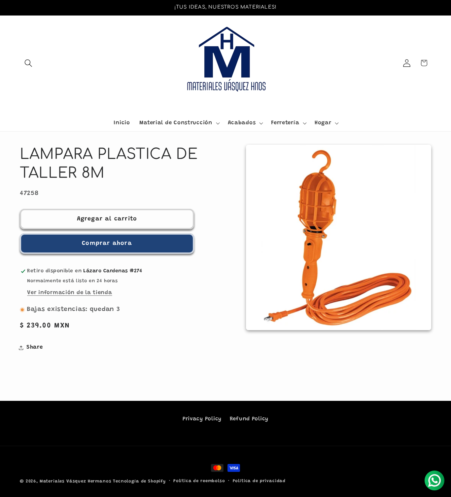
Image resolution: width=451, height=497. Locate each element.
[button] (28, 63)
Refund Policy (249, 419)
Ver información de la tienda (69, 292)
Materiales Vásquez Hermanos (76, 481)
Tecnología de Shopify (139, 481)
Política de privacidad (259, 481)
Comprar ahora (107, 244)
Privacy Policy (202, 419)
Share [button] (34, 347)
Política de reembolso (199, 481)
